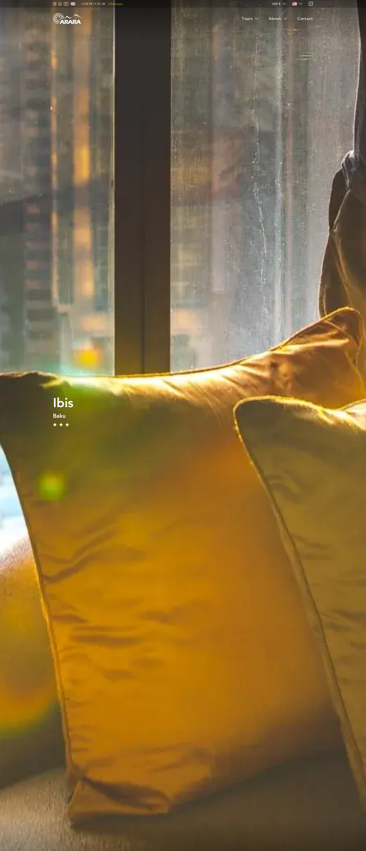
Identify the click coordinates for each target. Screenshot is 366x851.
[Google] (60, 4)
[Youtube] (66, 4)
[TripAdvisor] (73, 4)
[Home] (68, 19)
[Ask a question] (311, 4)
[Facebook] (54, 4)
